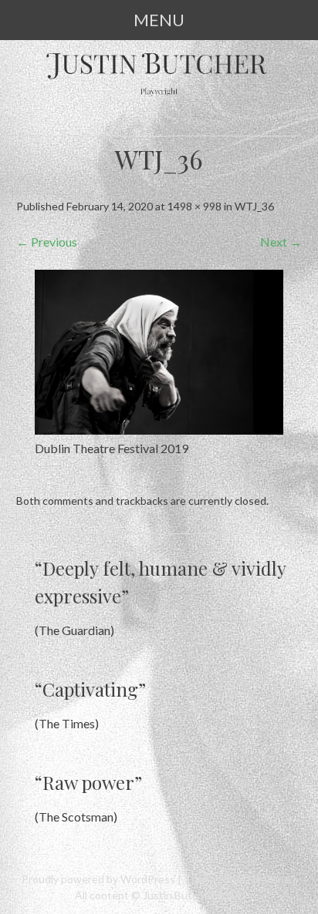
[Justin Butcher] (159, 95)
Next (281, 241)
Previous (46, 241)
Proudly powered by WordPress (98, 878)
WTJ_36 (254, 206)
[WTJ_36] (158, 429)
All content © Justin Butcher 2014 (158, 895)
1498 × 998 (194, 206)
